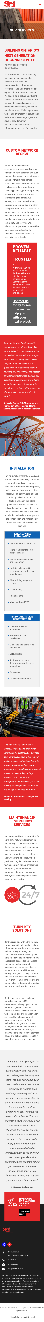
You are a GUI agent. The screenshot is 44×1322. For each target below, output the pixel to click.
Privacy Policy (15, 1317)
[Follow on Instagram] (4, 1244)
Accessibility (25, 1317)
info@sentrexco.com (15, 1269)
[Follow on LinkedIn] (9, 1244)
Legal (33, 1317)
